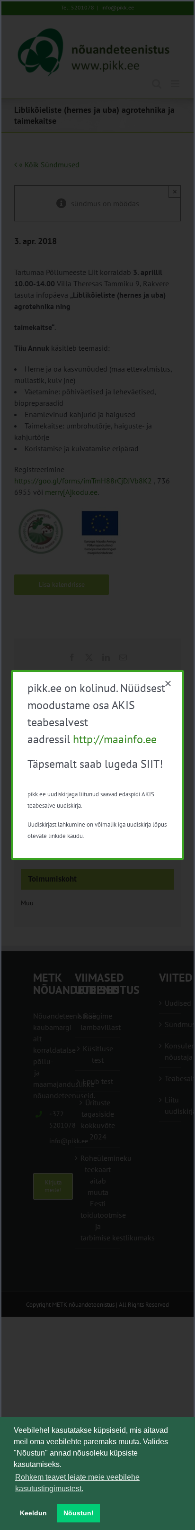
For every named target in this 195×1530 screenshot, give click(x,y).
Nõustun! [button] (78, 1513)
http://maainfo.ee (115, 739)
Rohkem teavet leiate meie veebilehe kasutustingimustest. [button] (77, 1483)
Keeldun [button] (33, 1513)
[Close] (168, 683)
